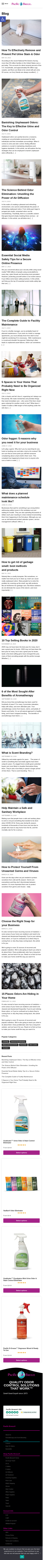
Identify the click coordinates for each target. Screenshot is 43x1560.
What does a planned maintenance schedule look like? (15, 497)
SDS (7, 1532)
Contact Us (9, 1544)
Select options (21, 1153)
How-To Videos (10, 1446)
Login (7, 1518)
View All (8, 1506)
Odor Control (33, 1045)
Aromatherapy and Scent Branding (16, 1437)
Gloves (8, 1486)
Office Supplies (10, 1492)
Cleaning (5, 1041)
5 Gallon (8, 1469)
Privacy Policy (10, 1535)
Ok (22, 1557)
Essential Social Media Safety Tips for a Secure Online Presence (16, 259)
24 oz (7, 1463)
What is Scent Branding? (17, 752)
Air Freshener (10, 1475)
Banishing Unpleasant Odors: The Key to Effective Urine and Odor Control (20, 126)
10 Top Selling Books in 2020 (19, 640)
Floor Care (9, 1480)
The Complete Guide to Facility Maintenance (17, 1077)
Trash (7, 1503)
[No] (40, 1553)
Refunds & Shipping (12, 1538)
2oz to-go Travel (10, 1461)
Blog (7, 1440)
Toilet (7, 1500)
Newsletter (23, 1045)
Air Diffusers (9, 1472)
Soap (7, 1497)
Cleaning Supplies (11, 1478)
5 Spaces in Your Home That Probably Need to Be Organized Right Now (21, 386)
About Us (8, 1435)
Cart (7, 1515)
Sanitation (6, 1048)
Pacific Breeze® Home (12, 1458)
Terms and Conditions (12, 1541)
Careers (8, 1443)
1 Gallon (8, 1466)
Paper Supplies (10, 1495)
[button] (3, 19)
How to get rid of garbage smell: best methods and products (17, 566)
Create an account (11, 1521)
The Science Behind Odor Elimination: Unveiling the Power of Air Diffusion (18, 194)
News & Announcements (10, 1045)
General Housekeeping (18, 1041)
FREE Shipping (10, 1483)
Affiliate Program (10, 1523)
